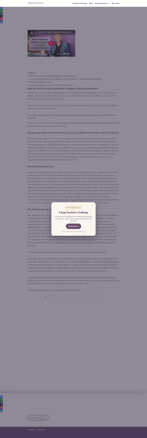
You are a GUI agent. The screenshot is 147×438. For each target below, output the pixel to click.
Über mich (115, 3)
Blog (91, 3)
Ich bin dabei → (73, 226)
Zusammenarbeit (101, 3)
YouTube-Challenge (79, 3)
